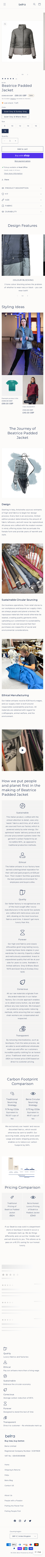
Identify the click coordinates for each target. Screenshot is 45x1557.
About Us (8, 1495)
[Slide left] (17, 74)
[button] (4, 4)
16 (37, 126)
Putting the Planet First (14, 1506)
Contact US (9, 1485)
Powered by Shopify (27, 1553)
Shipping (13, 98)
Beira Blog (9, 1480)
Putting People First (13, 1511)
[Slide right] (27, 74)
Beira (18, 1553)
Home (7, 1465)
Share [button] (6, 180)
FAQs (7, 1475)
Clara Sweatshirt (29, 407)
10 (13, 126)
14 (29, 126)
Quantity (5, 136)
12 (21, 126)
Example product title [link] (10, 398)
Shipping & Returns (12, 1470)
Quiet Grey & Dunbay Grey (15, 111)
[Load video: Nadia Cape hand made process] (22, 750)
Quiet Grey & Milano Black (15, 117)
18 (5, 131)
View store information (13, 173)
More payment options (22, 161)
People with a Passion (13, 1501)
